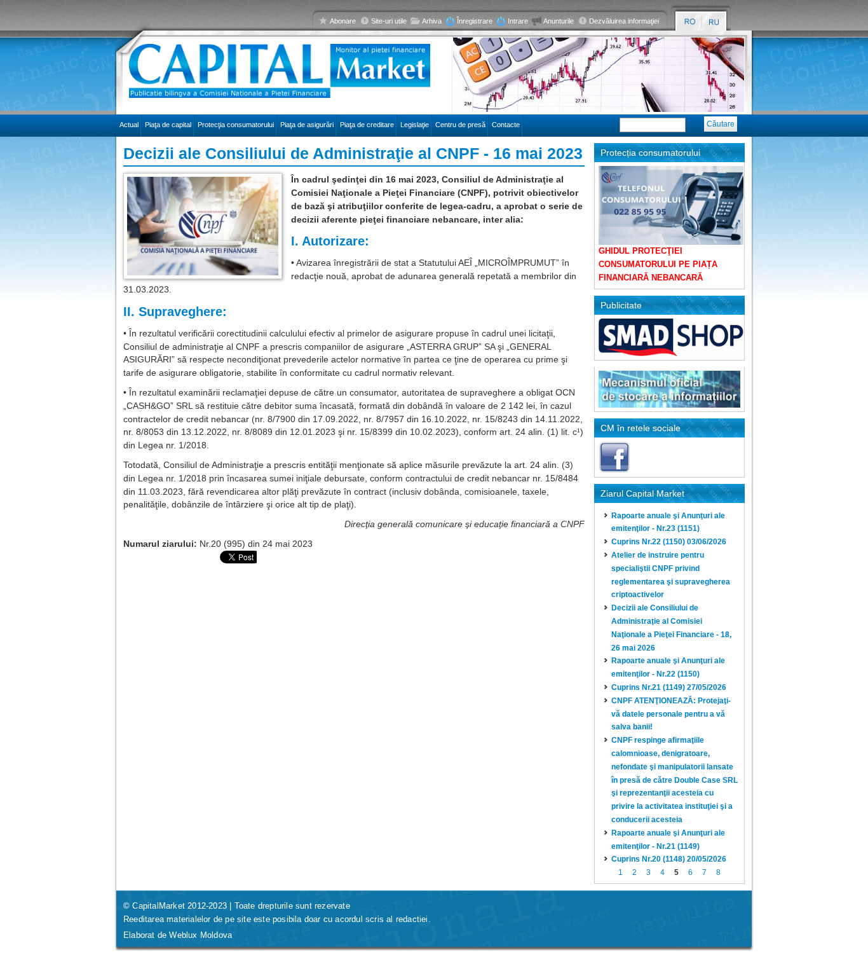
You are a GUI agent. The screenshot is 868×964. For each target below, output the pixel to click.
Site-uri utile (389, 21)
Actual (129, 124)
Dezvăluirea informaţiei (624, 21)
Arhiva (432, 21)
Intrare (518, 21)
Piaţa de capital (168, 124)
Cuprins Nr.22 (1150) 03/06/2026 (668, 541)
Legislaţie (414, 124)
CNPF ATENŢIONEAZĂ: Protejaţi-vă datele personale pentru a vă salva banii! (671, 714)
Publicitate (621, 305)
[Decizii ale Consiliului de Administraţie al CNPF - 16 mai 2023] (202, 225)
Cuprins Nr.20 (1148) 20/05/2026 (668, 859)
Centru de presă (460, 124)
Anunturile (558, 21)
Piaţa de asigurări (307, 124)
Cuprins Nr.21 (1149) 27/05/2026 (668, 687)
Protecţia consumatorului (236, 124)
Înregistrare (474, 21)
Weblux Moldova (200, 935)
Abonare (343, 21)
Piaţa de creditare (367, 124)
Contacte (506, 124)
